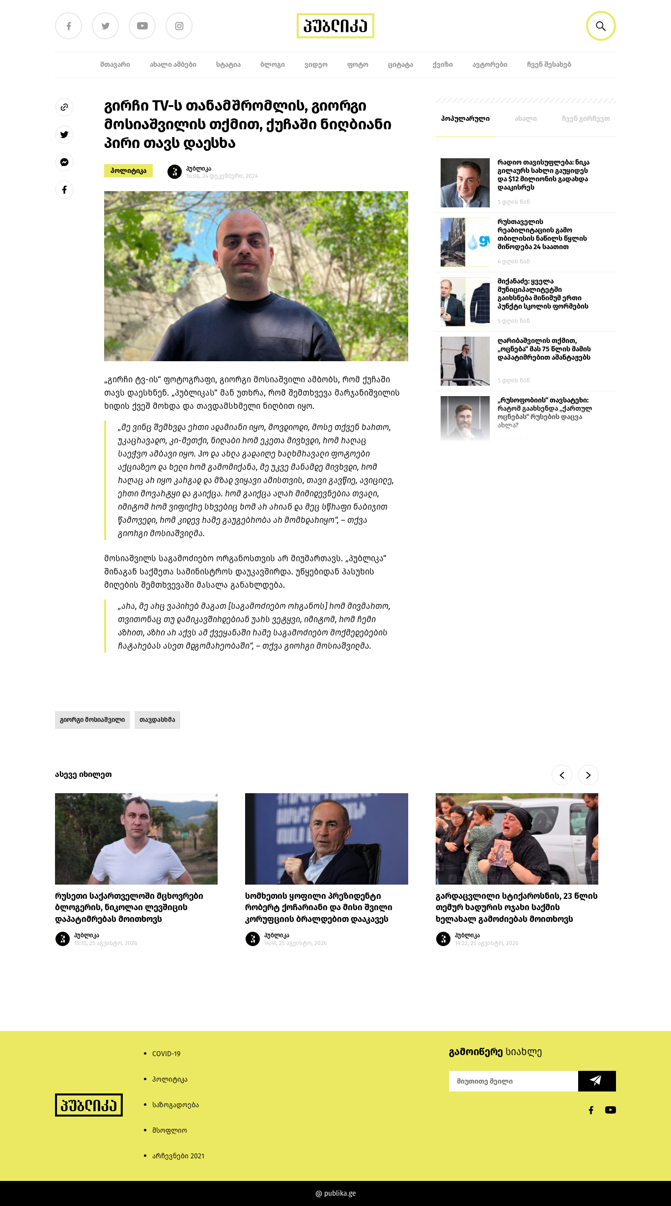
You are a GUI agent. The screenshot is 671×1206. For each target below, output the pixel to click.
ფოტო (357, 64)
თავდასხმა (157, 719)
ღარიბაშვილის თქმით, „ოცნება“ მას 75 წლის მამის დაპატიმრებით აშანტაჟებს (544, 349)
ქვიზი (443, 64)
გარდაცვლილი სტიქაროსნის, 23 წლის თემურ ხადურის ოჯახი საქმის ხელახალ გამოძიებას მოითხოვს (517, 908)
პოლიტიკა (128, 171)
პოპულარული (465, 119)
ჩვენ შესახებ (549, 64)
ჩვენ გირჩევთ (586, 119)
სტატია (228, 64)
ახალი (526, 119)
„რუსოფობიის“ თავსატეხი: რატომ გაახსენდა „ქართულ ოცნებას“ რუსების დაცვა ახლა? (545, 413)
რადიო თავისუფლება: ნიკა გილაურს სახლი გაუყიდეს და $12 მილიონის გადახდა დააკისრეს (543, 175)
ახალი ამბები (173, 64)
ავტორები (490, 64)
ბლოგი (272, 64)
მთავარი (115, 64)
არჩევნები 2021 (178, 1156)
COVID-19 (166, 1054)
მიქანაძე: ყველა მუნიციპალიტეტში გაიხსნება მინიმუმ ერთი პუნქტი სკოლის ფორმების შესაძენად (543, 294)
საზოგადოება (175, 1105)
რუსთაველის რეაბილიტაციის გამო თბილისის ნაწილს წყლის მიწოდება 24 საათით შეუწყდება (542, 235)
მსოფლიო (169, 1130)
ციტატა (400, 64)
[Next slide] (588, 775)
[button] (601, 26)
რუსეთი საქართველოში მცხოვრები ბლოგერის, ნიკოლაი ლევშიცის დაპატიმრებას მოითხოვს (129, 908)
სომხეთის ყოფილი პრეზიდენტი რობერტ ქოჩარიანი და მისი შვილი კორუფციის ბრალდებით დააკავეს (318, 908)
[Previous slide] (562, 775)
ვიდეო (316, 64)
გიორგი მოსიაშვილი (92, 719)
